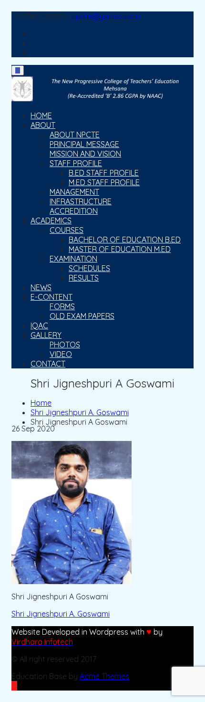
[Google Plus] (33, 52)
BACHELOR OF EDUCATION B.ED (125, 239)
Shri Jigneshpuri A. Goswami (60, 613)
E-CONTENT (51, 297)
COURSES (66, 230)
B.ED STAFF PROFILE (104, 173)
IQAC (39, 325)
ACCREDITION (74, 211)
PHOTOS (65, 344)
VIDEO (61, 354)
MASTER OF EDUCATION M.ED (120, 249)
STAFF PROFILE (76, 163)
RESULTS (84, 278)
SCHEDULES (89, 268)
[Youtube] (33, 43)
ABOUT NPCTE (75, 134)
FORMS (62, 306)
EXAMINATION (73, 258)
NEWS (41, 287)
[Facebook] (33, 33)
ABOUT (43, 125)
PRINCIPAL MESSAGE (84, 144)
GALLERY (46, 335)
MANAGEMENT (74, 192)
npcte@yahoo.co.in (106, 16)
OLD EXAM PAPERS (82, 316)
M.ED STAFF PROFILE (104, 182)
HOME (41, 115)
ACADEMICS (51, 220)
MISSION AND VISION (85, 153)
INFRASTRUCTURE (81, 201)
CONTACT (48, 363)
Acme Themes (104, 676)
